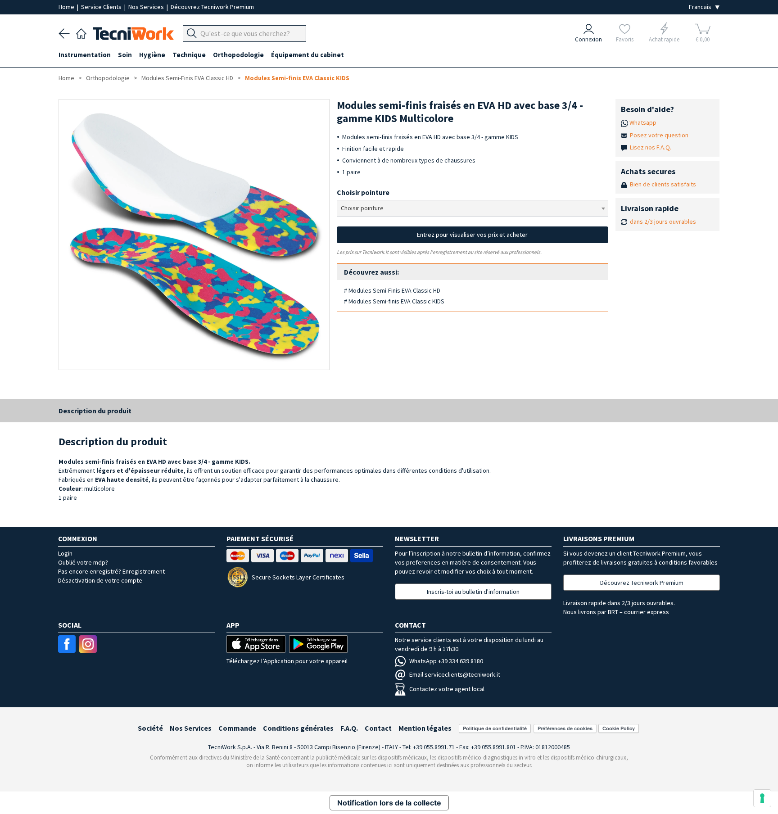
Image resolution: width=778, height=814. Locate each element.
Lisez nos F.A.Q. (650, 147)
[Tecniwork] (81, 32)
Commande (237, 728)
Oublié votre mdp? (83, 562)
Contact (378, 728)
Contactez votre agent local (446, 689)
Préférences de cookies (565, 728)
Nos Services (146, 7)
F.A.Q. (349, 728)
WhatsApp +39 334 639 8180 (446, 661)
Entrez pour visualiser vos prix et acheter (472, 235)
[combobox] (472, 208)
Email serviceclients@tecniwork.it (454, 674)
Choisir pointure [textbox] (362, 208)
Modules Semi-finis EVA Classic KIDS (297, 78)
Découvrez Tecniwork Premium (212, 7)
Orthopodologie (108, 78)
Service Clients (102, 7)
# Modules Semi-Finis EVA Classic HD (392, 290)
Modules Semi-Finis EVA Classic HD (187, 78)
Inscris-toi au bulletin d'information (473, 592)
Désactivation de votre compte (100, 580)
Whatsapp (642, 122)
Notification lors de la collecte (389, 802)
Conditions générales (298, 728)
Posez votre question (659, 135)
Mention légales (425, 728)
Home (67, 7)
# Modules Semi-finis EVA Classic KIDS (394, 301)
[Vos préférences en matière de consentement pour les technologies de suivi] (762, 798)
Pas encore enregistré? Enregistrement (111, 571)
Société (150, 728)
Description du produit (95, 410)
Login (65, 553)
